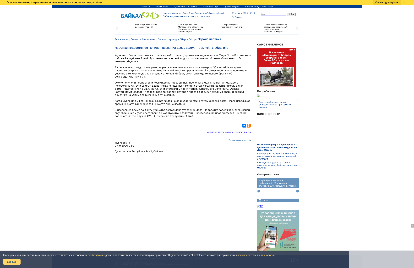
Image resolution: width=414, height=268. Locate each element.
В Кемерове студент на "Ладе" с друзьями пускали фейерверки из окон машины (277, 165)
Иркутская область (172, 13)
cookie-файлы (96, 255)
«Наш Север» (162, 6)
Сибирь (167, 16)
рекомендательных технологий (256, 255)
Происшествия (210, 39)
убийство (158, 151)
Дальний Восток (181, 16)
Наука (184, 39)
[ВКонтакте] (244, 126)
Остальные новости (240, 140)
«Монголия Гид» (210, 6)
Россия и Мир (203, 16)
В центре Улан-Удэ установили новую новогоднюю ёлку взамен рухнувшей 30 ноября (277, 156)
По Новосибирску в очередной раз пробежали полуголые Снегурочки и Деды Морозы (277, 147)
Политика (136, 39)
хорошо (11, 261)
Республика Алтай (142, 151)
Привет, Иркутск (231, 6)
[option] (142, 27)
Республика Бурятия (192, 13)
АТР (193, 16)
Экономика (149, 39)
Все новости (121, 39)
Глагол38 (145, 6)
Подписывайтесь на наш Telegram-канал (228, 132)
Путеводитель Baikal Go (185, 6)
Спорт (193, 39)
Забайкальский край (214, 13)
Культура (174, 39)
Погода (238, 17)
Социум (162, 39)
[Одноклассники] (249, 126)
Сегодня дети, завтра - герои (259, 6)
